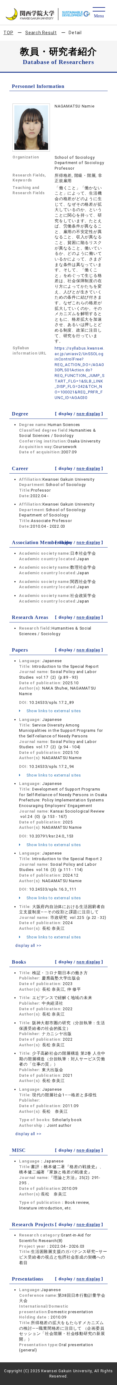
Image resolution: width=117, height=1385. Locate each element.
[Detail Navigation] (99, 13)
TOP (8, 32)
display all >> (28, 945)
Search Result (41, 32)
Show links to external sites (53, 711)
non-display (88, 414)
